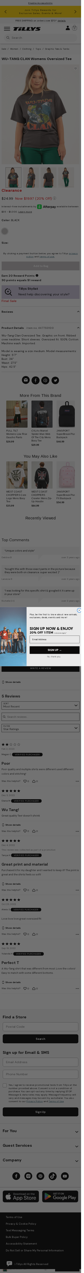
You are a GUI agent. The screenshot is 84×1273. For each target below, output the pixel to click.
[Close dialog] (79, 610)
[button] (77, 419)
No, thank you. (54, 656)
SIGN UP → (54, 650)
